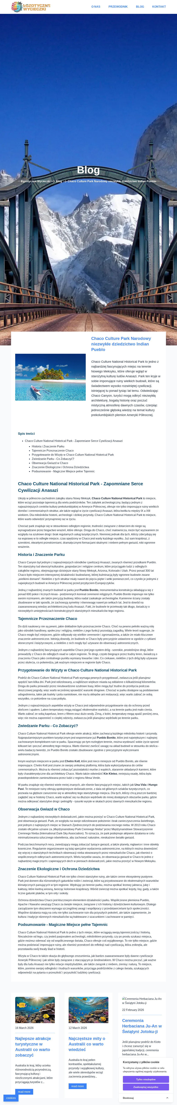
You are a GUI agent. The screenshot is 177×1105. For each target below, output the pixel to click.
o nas (95, 6)
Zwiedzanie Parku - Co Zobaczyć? (53, 458)
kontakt (159, 6)
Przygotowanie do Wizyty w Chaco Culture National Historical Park (73, 454)
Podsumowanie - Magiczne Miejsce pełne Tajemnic (63, 471)
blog (140, 6)
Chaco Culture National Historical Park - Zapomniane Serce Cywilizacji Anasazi (74, 440)
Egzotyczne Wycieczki (35, 181)
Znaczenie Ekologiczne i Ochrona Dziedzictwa (60, 467)
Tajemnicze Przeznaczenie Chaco (53, 450)
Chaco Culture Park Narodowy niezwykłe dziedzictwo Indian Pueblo (112, 181)
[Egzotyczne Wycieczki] (31, 7)
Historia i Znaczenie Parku (48, 446)
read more (24, 1091)
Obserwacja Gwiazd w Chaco (50, 463)
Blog (59, 181)
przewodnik (118, 6)
